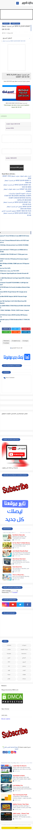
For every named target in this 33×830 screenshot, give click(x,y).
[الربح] (26, 754)
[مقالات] (26, 757)
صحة (9, 674)
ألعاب (24, 670)
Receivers (6, 23)
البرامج (24, 658)
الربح (9, 658)
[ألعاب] (16, 759)
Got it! (16, 827)
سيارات (24, 678)
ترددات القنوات (15, 23)
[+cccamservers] (12, 754)
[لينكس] (23, 757)
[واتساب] (18, 752)
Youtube (9, 653)
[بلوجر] (6, 757)
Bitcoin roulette (5, 719)
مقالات (9, 649)
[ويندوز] (20, 757)
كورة (9, 670)
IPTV (9, 662)
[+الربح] (29, 754)
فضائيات (6, 343)
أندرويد (24, 662)
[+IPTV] (15, 754)
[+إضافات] (12, 757)
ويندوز (24, 666)
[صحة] (26, 752)
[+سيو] (18, 757)
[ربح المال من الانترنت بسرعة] (23, 754)
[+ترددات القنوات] (9, 754)
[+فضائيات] (6, 754)
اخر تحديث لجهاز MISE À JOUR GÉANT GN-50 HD (14, 41)
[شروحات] (29, 757)
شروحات (26, 340)
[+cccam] (18, 754)
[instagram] (5, 604)
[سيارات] (29, 752)
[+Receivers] (20, 754)
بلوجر (9, 678)
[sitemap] (4, 752)
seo (9, 666)
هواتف (24, 674)
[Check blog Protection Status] (12, 703)
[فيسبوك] (20, 752)
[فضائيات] (4, 754)
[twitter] (20, 604)
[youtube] (12, 604)
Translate (15, 592)
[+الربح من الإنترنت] (4, 757)
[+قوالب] (9, 757)
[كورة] (23, 752)
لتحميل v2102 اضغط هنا (16, 167)
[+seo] (15, 757)
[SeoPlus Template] (3, 747)
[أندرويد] (13, 759)
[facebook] (27, 604)
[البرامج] (19, 759)
